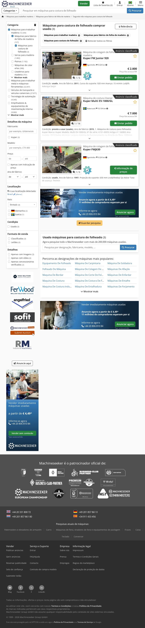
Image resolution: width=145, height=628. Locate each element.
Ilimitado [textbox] (15, 204)
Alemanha (21, 210)
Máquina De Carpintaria (87, 263)
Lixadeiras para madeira (22, 73)
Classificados (18, 238)
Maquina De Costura (53, 280)
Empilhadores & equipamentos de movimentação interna (22, 107)
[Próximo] (79, 65)
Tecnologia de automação (23, 98)
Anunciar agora (125, 212)
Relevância (126, 26)
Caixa (138, 529)
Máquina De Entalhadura (88, 286)
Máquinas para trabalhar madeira (23, 31)
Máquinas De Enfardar (119, 274)
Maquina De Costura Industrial (58, 286)
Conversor (78, 536)
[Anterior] (44, 65)
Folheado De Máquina (54, 269)
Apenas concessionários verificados (22, 263)
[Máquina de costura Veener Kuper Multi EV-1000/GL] (61, 111)
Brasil (15, 194)
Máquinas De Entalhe (118, 280)
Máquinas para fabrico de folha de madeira (25, 39)
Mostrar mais (90, 291)
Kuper (15, 137)
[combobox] (22, 204)
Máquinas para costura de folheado (25, 48)
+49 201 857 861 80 (22, 516)
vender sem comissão (22, 433)
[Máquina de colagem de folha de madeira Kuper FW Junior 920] (61, 65)
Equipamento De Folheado (56, 263)
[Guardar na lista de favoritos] (135, 56)
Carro (48, 529)
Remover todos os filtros (99, 41)
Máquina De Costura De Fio (89, 280)
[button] (140, 3)
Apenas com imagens (22, 254)
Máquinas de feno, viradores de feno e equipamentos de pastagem (88, 529)
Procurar (136, 10)
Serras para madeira (24, 57)
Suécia (19, 214)
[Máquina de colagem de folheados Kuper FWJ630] (61, 159)
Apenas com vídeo (21, 258)
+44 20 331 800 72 (21, 512)
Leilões (15, 242)
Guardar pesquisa (90, 223)
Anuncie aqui (23, 363)
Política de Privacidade (63, 622)
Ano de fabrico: (15, 171)
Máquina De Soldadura (119, 263)
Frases (128, 529)
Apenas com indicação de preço (23, 166)
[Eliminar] (78, 35)
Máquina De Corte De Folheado (91, 274)
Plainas (21, 61)
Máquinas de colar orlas (23, 67)
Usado (15, 226)
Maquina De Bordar (52, 274)
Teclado (65, 536)
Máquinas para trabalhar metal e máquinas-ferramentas (23, 83)
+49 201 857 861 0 (88, 512)
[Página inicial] (3, 16)
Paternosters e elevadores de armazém (22, 529)
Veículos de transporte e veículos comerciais (24, 92)
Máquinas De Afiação (118, 269)
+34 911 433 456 (87, 516)
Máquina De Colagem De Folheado (93, 269)
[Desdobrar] (89, 90)
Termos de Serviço (85, 622)
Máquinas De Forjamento (121, 286)
